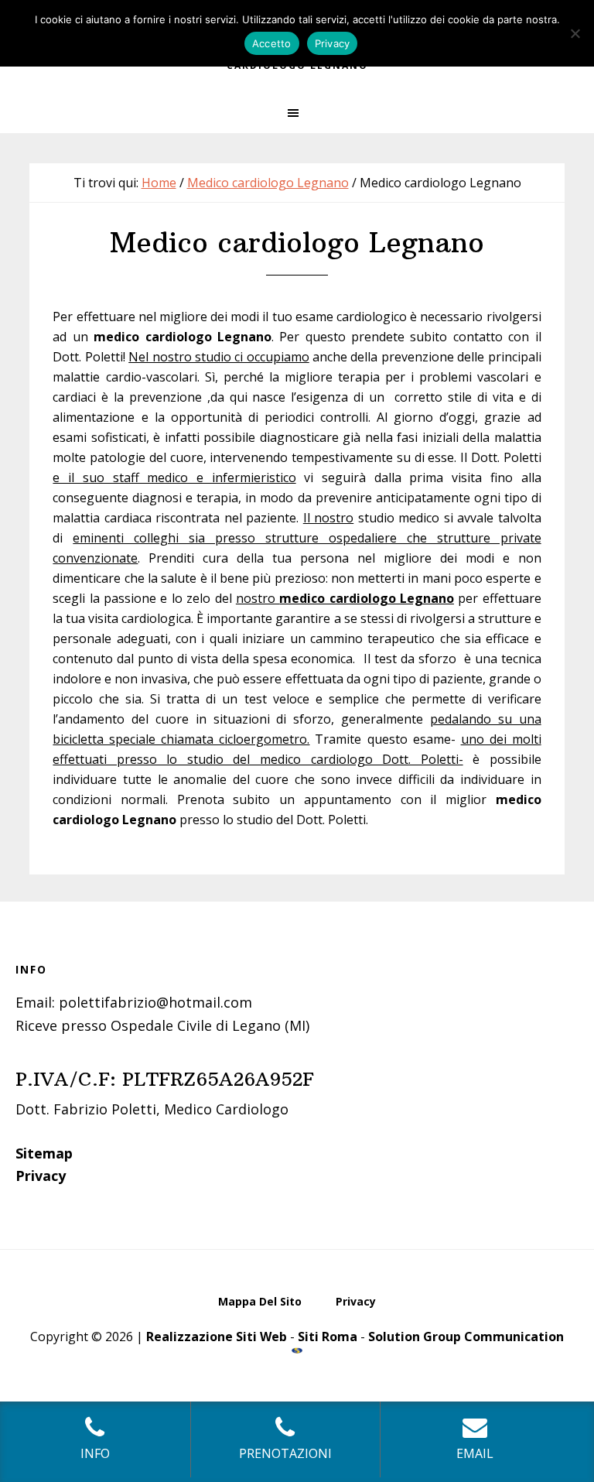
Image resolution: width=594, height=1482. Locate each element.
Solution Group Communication (466, 1336)
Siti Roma (327, 1336)
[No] (574, 33)
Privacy (40, 1175)
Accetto (272, 43)
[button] (297, 113)
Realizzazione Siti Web (216, 1336)
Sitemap (44, 1153)
